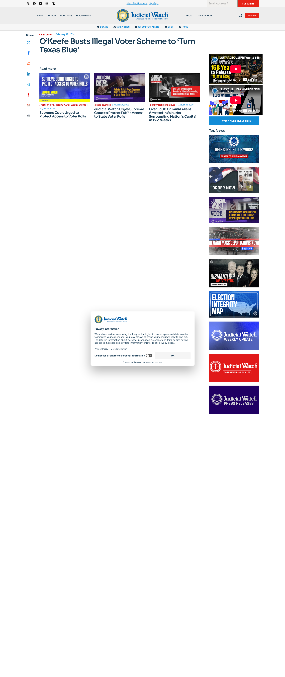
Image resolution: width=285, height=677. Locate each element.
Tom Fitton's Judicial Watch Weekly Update (63, 105)
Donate (252, 15)
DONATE (104, 27)
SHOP (170, 27)
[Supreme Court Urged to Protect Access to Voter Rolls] (64, 87)
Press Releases (103, 105)
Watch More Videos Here (236, 120)
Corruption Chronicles (162, 105)
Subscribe (248, 3)
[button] (28, 15)
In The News (47, 35)
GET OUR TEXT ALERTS (148, 27)
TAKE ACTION (123, 27)
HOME (185, 27)
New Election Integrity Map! (143, 3)
